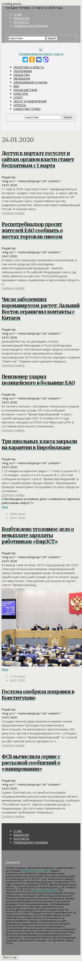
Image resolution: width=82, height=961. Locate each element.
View (5, 507)
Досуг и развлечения (30, 101)
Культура (21, 94)
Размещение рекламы (31, 26)
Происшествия (25, 90)
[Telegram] (25, 59)
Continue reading (13, 213)
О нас (18, 14)
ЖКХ (16, 86)
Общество (22, 75)
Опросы (20, 105)
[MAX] (45, 59)
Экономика (23, 71)
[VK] (39, 59)
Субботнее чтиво (27, 109)
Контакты (21, 22)
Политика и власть (29, 67)
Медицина (22, 78)
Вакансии (21, 18)
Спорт (18, 97)
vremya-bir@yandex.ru (45, 890)
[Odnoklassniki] (32, 59)
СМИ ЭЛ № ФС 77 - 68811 (35, 870)
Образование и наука (30, 82)
